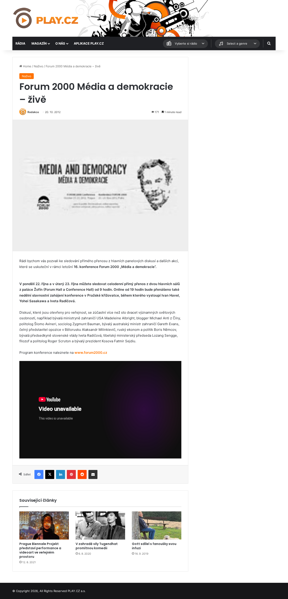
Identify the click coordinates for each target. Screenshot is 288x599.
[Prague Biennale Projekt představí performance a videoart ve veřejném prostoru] (44, 525)
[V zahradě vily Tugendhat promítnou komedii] (100, 525)
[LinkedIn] (60, 474)
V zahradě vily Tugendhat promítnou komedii (97, 546)
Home (26, 66)
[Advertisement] (234, 88)
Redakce (33, 112)
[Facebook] (38, 474)
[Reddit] (82, 474)
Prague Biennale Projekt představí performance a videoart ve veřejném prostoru (40, 550)
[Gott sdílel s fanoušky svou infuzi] (156, 525)
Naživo (38, 66)
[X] (49, 474)
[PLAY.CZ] (46, 18)
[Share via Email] (92, 474)
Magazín (39, 43)
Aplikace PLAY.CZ (89, 43)
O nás (60, 43)
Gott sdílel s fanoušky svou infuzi (154, 546)
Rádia (20, 43)
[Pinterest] (71, 474)
